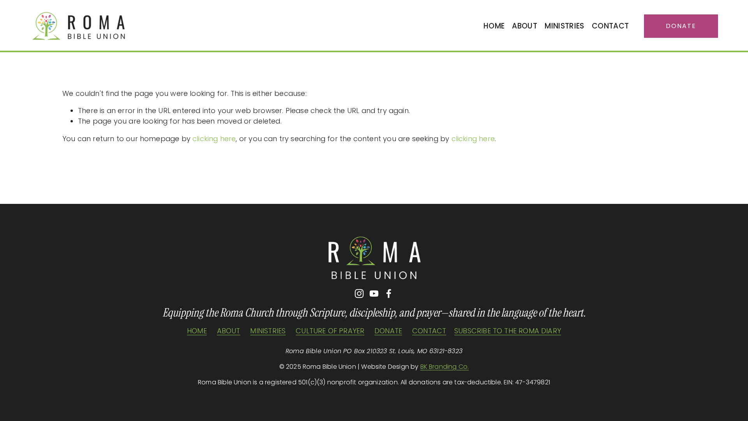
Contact (610, 26)
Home (494, 26)
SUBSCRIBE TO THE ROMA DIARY (507, 331)
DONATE (388, 331)
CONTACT (429, 331)
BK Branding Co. (444, 366)
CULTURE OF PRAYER (330, 331)
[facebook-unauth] (388, 293)
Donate (681, 25)
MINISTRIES (268, 331)
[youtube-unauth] (374, 293)
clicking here (214, 138)
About (524, 26)
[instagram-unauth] (359, 293)
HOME (197, 331)
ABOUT (228, 331)
